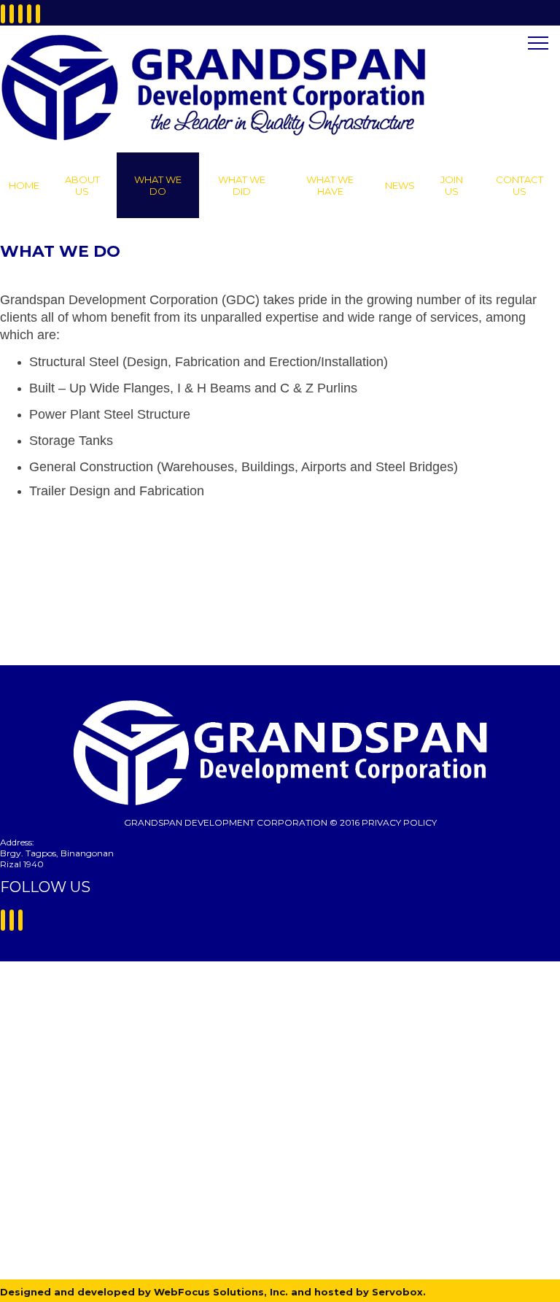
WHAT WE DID (241, 185)
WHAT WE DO (158, 185)
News (400, 185)
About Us (82, 185)
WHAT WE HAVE (330, 185)
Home (24, 185)
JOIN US (451, 185)
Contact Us (519, 185)
